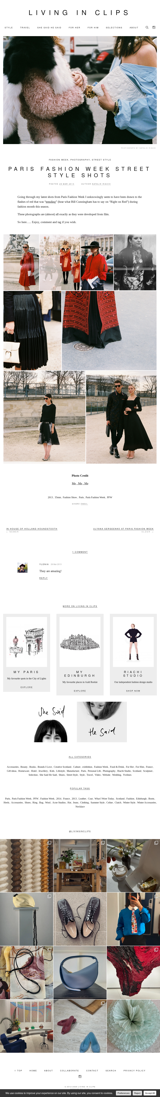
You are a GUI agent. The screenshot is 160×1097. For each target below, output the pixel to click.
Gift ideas (11, 771)
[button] (21, 262)
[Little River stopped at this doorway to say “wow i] (80, 865)
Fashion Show (70, 497)
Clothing (84, 802)
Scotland (137, 771)
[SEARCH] (147, 27)
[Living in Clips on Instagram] (154, 27)
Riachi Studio (124, 771)
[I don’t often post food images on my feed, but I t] (133, 865)
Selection (33, 775)
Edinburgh (141, 798)
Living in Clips (80, 12)
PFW (109, 497)
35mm (58, 497)
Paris (81, 497)
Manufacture (73, 771)
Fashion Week (59, 159)
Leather (82, 798)
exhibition (87, 767)
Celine (109, 802)
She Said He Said (48, 775)
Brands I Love (45, 767)
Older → (123, 530)
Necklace (80, 806)
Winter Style (129, 802)
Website (106, 775)
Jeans (75, 802)
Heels (6, 802)
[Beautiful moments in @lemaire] (26, 919)
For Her (130, 767)
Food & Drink (117, 767)
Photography (80, 159)
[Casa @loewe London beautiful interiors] (26, 1026)
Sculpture (147, 771)
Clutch (118, 802)
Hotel (34, 771)
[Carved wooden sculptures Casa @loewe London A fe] (26, 865)
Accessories (13, 767)
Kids (52, 771)
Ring (34, 802)
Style (82, 775)
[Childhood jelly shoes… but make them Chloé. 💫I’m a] (80, 1026)
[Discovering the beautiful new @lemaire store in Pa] (26, 972)
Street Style (101, 159)
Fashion (130, 798)
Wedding (116, 775)
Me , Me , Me (80, 483)
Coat (90, 798)
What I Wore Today (104, 798)
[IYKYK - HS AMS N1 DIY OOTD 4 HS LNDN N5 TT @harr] (133, 919)
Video (98, 775)
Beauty (24, 767)
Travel (90, 775)
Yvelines (127, 775)
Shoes (62, 775)
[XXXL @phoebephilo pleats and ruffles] (133, 1026)
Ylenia (44, 564)
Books (32, 767)
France (149, 767)
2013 (50, 497)
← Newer (32, 530)
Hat (69, 802)
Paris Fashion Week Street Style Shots (80, 172)
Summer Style (98, 802)
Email (84, 504)
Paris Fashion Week (95, 497)
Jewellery (43, 771)
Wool (47, 802)
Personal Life (94, 771)
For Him (140, 767)
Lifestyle (60, 771)
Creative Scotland (62, 767)
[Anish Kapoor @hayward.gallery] (133, 972)
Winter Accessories (146, 802)
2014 (58, 798)
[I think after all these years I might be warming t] (80, 919)
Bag (41, 802)
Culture (76, 767)
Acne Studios (59, 802)
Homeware (23, 771)
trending (51, 201)
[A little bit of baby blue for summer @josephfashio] (80, 972)
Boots (151, 798)
